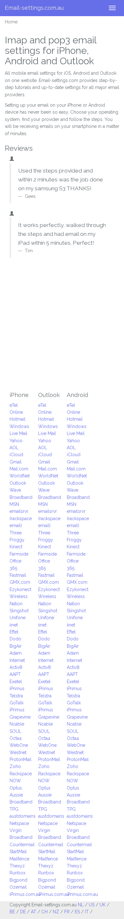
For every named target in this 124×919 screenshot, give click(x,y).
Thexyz (17, 865)
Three (16, 532)
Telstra (16, 695)
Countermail (22, 844)
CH (44, 911)
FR (67, 911)
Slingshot (19, 610)
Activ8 (16, 667)
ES (77, 911)
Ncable (17, 724)
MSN (14, 504)
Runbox (17, 872)
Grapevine (20, 717)
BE (12, 911)
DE (23, 911)
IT (87, 911)
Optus (16, 787)
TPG (14, 809)
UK (103, 904)
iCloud (16, 454)
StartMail (18, 851)
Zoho (15, 766)
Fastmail (18, 575)
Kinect (16, 546)
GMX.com (20, 582)
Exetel (16, 681)
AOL (14, 447)
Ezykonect (20, 589)
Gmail (16, 461)
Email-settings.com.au (34, 7)
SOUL (15, 731)
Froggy (17, 539)
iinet (14, 624)
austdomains (23, 816)
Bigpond (18, 880)
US (91, 904)
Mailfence (19, 858)
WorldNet (20, 475)
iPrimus (17, 688)
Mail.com (19, 468)
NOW (15, 780)
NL (81, 904)
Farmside (19, 554)
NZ (56, 911)
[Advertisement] (62, 326)
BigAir (16, 646)
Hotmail (17, 419)
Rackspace (21, 773)
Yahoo (16, 440)
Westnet (18, 752)
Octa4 (16, 738)
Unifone (17, 617)
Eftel (14, 631)
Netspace (19, 823)
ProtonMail (20, 759)
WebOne (19, 745)
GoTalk (17, 702)
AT (33, 911)
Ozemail (18, 887)
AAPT (15, 674)
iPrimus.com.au (25, 894)
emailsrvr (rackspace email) (21, 518)
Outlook (18, 483)
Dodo (15, 638)
